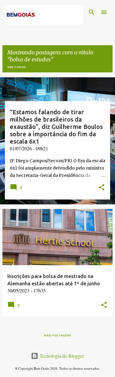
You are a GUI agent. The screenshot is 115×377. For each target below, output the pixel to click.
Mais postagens (57, 335)
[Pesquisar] (91, 12)
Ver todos (16, 67)
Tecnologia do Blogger (61, 356)
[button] (101, 188)
